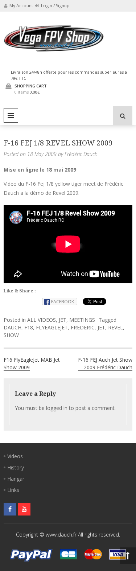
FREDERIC (83, 327)
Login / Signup (55, 6)
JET (62, 319)
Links (13, 489)
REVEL (115, 327)
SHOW (11, 335)
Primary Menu (11, 115)
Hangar (15, 478)
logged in (56, 407)
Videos (15, 456)
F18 (28, 327)
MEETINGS (82, 319)
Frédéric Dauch (81, 154)
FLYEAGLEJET (52, 327)
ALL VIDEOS (41, 319)
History (15, 467)
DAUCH (12, 327)
